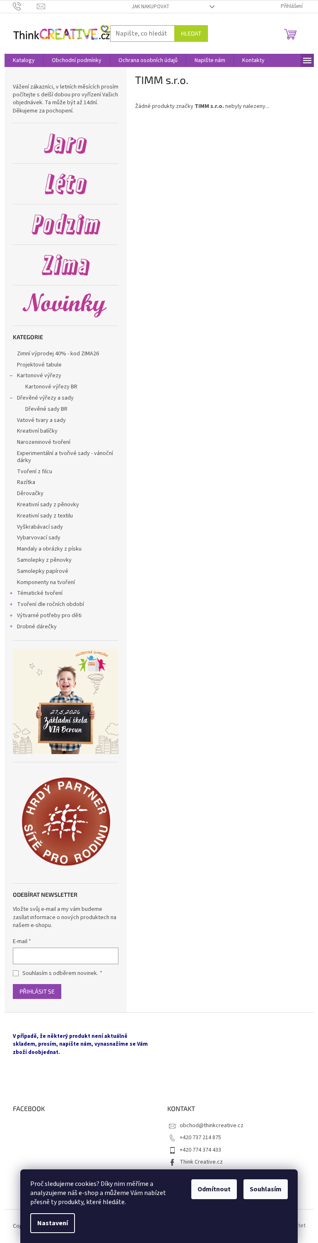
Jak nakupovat (150, 6)
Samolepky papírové (42, 571)
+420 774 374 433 (200, 1150)
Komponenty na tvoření (46, 582)
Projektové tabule (39, 365)
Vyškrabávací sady (40, 527)
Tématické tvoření (40, 593)
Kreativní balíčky (37, 431)
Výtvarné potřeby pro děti (49, 615)
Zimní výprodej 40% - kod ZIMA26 (58, 354)
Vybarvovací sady (38, 538)
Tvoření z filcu (34, 471)
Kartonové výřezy (39, 375)
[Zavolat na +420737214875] (25, 6)
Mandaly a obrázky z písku (49, 549)
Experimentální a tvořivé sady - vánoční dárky (65, 457)
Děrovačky (30, 493)
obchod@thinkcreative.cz (211, 1125)
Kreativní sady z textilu (45, 516)
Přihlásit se (37, 991)
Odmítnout (214, 1189)
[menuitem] (24, 60)
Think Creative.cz (201, 1162)
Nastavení (52, 1223)
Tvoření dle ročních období (50, 604)
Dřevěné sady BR (46, 409)
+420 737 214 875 (200, 1137)
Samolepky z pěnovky (45, 560)
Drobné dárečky (37, 627)
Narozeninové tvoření (43, 442)
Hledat (191, 33)
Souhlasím (266, 1189)
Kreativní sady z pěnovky (48, 505)
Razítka (26, 482)
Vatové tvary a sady (41, 420)
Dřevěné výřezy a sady (45, 398)
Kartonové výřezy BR (51, 387)
